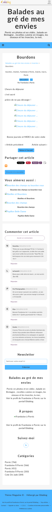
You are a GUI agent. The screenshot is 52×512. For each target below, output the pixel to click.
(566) (17, 465)
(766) (10, 462)
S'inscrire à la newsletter (15, 172)
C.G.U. (24, 505)
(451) (10, 469)
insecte (37, 72)
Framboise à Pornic (31, 398)
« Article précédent (14, 145)
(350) (17, 472)
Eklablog (43, 495)
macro (43, 72)
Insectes (35, 63)
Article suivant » (39, 145)
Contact (3, 505)
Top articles (44, 502)
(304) (14, 475)
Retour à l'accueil (26, 150)
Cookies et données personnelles (38, 505)
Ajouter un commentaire (25, 238)
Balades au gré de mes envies (26, 19)
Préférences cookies (25, 508)
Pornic (26, 75)
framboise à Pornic (27, 72)
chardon (16, 72)
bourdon (8, 72)
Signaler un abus (13, 505)
